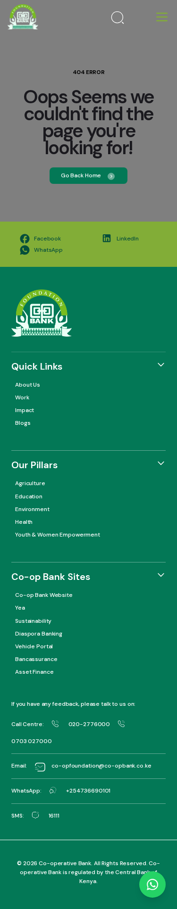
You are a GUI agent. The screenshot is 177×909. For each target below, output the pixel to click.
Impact (24, 410)
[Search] (117, 17)
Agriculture (30, 483)
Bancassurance (36, 659)
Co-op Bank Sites (50, 576)
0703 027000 (31, 741)
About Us (27, 384)
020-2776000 (89, 724)
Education (28, 496)
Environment (32, 509)
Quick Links (36, 366)
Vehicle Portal (34, 646)
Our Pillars (34, 465)
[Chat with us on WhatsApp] (152, 884)
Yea (20, 608)
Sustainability (33, 621)
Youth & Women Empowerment (57, 534)
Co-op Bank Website (44, 595)
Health (24, 522)
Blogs (22, 423)
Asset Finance (34, 672)
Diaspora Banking (38, 633)
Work (22, 397)
